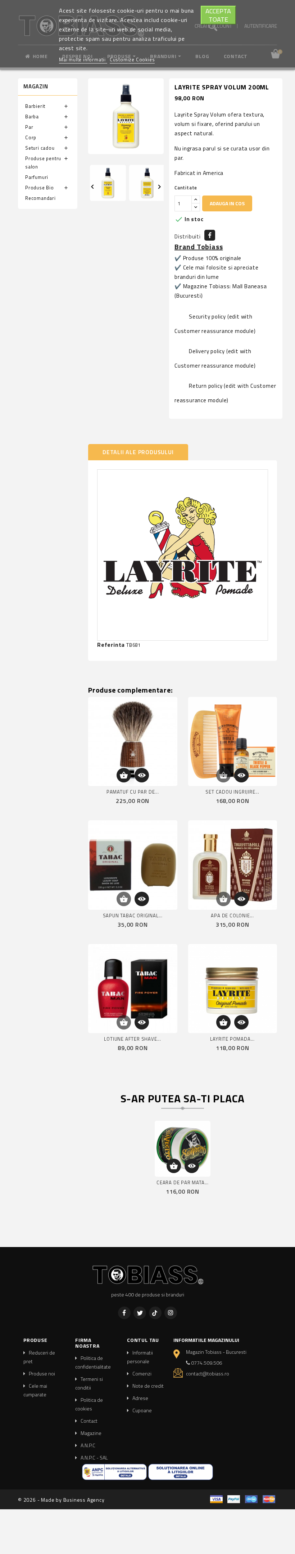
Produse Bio (39, 187)
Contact (89, 1420)
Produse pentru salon (43, 162)
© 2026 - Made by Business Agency (61, 1499)
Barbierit (35, 106)
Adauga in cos (227, 203)
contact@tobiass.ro (207, 1373)
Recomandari (40, 198)
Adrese (140, 1398)
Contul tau (143, 1340)
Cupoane (142, 1410)
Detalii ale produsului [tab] (138, 452)
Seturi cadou (40, 148)
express (251, 1499)
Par (29, 127)
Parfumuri (36, 177)
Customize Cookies (132, 59)
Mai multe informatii (83, 59)
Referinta (111, 645)
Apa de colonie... (232, 915)
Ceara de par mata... (182, 1182)
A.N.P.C (88, 1445)
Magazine (91, 1433)
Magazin (35, 86)
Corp (30, 137)
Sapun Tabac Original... (133, 915)
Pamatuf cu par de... (132, 791)
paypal (233, 1499)
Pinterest (155, 1313)
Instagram (170, 1313)
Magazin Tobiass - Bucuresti (216, 1352)
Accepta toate (218, 15)
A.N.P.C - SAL (94, 1457)
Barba (32, 116)
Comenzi (141, 1373)
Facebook (124, 1313)
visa (216, 1499)
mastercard (269, 1499)
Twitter (139, 1313)
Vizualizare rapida (142, 775)
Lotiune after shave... (132, 1038)
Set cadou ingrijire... (232, 791)
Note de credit (148, 1386)
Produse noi (42, 1373)
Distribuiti (209, 235)
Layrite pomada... (232, 1038)
